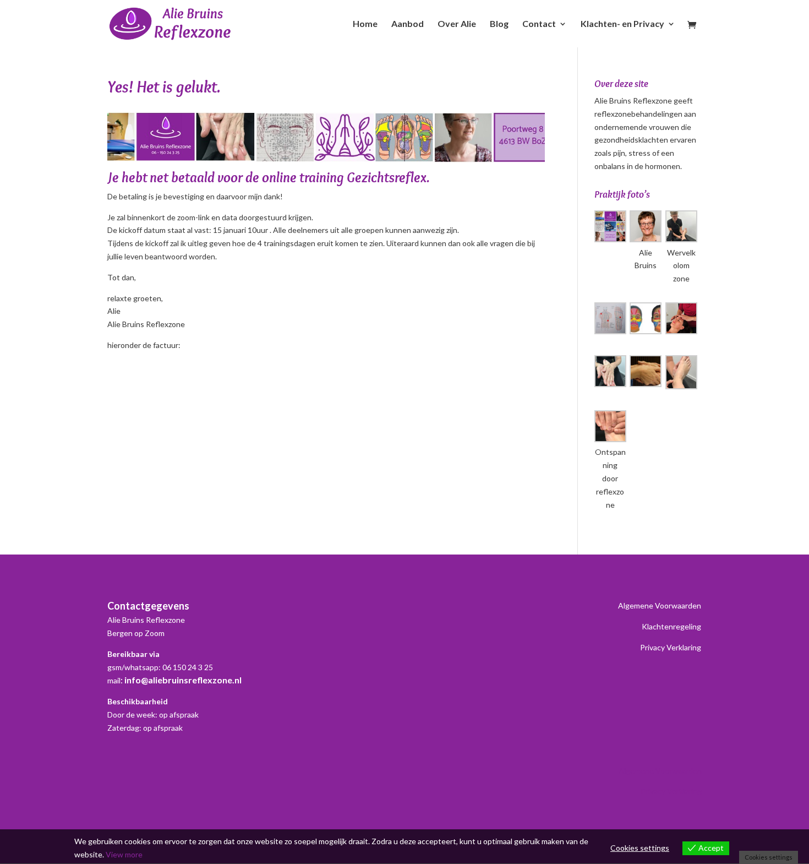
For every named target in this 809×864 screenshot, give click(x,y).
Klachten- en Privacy (622, 24)
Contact (539, 24)
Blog (499, 24)
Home (365, 24)
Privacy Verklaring (670, 647)
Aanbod (407, 24)
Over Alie (457, 24)
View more (124, 854)
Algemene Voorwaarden (659, 605)
